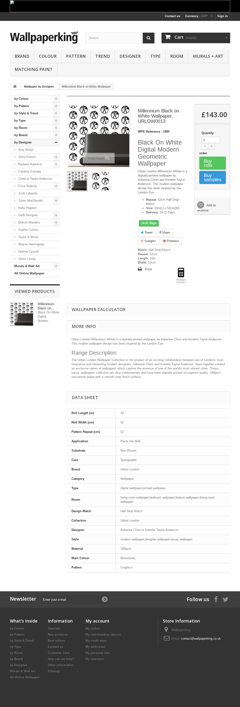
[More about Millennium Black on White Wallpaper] (21, 314)
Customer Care (58, 653)
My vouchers (95, 659)
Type (155, 56)
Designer (130, 56)
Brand (22, 56)
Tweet (148, 232)
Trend (102, 56)
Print (148, 269)
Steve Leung (26, 259)
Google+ (150, 241)
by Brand (20, 135)
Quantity (208, 133)
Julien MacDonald (29, 200)
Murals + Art (208, 56)
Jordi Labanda (27, 193)
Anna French (26, 157)
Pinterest (172, 241)
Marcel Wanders (28, 222)
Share (165, 232)
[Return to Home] (14, 87)
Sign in (222, 16)
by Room (20, 128)
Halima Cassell (28, 251)
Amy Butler (25, 149)
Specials (54, 628)
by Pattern (21, 106)
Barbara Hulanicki (29, 164)
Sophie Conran (27, 229)
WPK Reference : (150, 131)
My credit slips (96, 640)
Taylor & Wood (27, 237)
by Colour (21, 98)
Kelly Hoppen (26, 208)
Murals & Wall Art (27, 266)
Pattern (76, 56)
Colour (47, 56)
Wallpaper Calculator (98, 309)
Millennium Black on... (46, 306)
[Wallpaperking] (44, 37)
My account (97, 621)
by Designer (23, 142)
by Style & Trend (26, 113)
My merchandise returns (103, 634)
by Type (20, 120)
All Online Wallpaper (29, 273)
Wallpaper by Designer (39, 86)
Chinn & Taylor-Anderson (34, 179)
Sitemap (54, 671)
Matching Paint (33, 69)
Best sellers (56, 640)
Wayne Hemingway (30, 244)
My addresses (95, 647)
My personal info (98, 653)
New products (58, 634)
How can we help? (61, 659)
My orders (93, 628)
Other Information (61, 665)
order (203, 153)
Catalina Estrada (29, 171)
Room (176, 56)
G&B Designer (27, 215)
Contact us (172, 16)
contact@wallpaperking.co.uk (201, 638)
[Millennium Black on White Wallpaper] (77, 181)
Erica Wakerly (27, 186)
